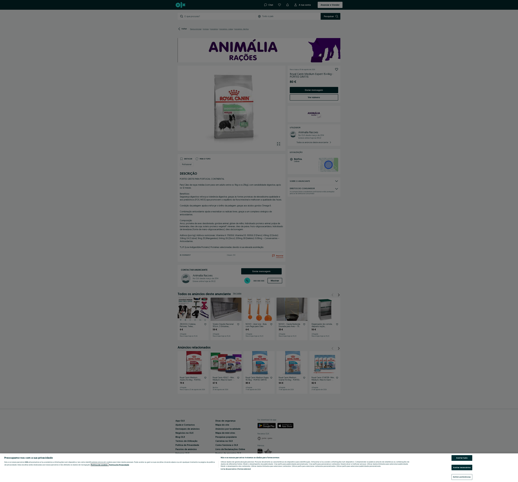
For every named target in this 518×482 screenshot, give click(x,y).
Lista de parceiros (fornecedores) (236, 469)
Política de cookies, (99, 465)
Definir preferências (462, 477)
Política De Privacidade (119, 465)
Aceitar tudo (462, 458)
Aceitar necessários (462, 467)
